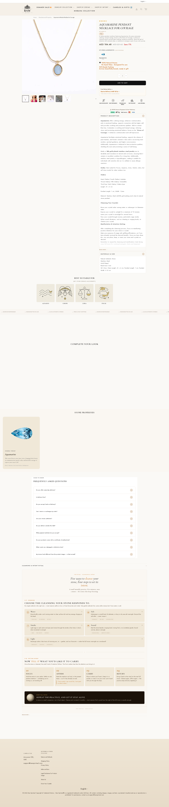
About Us (43, 779)
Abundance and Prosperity (45, 17)
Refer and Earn (45, 769)
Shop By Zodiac (84, 7)
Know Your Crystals (46, 784)
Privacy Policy (45, 765)
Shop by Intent (102, 7)
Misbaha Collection (84, 11)
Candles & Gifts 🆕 (122, 7)
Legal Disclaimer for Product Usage (49, 774)
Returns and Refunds (46, 757)
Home (35, 17)
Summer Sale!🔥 (44, 7)
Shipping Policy (45, 761)
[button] (103, 21)
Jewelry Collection (64, 7)
